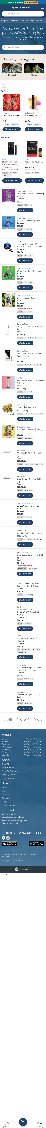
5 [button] (27, 720)
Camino (19, 241)
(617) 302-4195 (9, 814)
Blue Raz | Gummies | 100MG (29, 220)
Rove (4, 159)
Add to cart (13, 180)
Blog (4, 791)
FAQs (4, 802)
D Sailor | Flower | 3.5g (27, 407)
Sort (40, 1126)
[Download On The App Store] (9, 843)
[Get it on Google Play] (36, 843)
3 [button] (18, 720)
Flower (34, 75)
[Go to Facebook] (3, 838)
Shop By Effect (8, 775)
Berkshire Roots (22, 324)
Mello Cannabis (22, 552)
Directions (6, 798)
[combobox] (24, 13)
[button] (42, 7)
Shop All (12, 75)
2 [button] (14, 720)
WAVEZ (19, 378)
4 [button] (23, 720)
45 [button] (36, 720)
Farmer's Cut (21, 530)
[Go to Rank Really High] (23, 869)
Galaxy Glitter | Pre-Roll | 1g (29, 694)
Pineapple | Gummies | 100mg (29, 429)
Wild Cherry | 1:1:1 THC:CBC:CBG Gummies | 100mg (28, 612)
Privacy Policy (6, 861)
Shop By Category (10, 771)
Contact (5, 794)
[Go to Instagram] (8, 838)
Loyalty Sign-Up (9, 805)
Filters (5, 1126)
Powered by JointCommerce (8, 874)
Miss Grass (21, 450)
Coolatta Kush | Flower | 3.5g (29, 533)
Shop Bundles (8, 767)
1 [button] (10, 720)
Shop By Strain (8, 778)
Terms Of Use (18, 861)
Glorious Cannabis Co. (25, 191)
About (4, 787)
